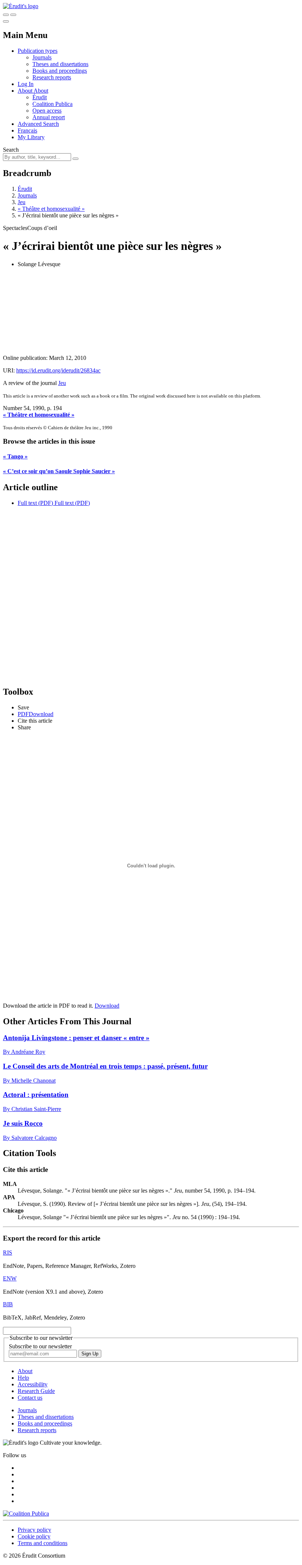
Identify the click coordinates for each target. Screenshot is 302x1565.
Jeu (21, 202)
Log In (26, 84)
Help (23, 1378)
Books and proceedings (59, 71)
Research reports (51, 77)
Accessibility (33, 1384)
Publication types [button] (37, 51)
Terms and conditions (42, 1543)
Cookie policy (34, 1536)
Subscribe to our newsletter (40, 1346)
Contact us (30, 1397)
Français (27, 130)
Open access (47, 110)
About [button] (26, 90)
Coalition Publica (52, 104)
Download (107, 1005)
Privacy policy (34, 1530)
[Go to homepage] (20, 6)
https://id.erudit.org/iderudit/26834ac (58, 370)
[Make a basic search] (6, 15)
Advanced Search (38, 124)
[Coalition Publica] (26, 1513)
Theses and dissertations (60, 64)
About (41, 90)
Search (11, 150)
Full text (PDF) (35, 503)
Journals (42, 57)
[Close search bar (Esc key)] (13, 15)
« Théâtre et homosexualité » (51, 209)
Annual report (48, 117)
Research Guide (36, 1391)
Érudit (39, 97)
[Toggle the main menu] (6, 21)
